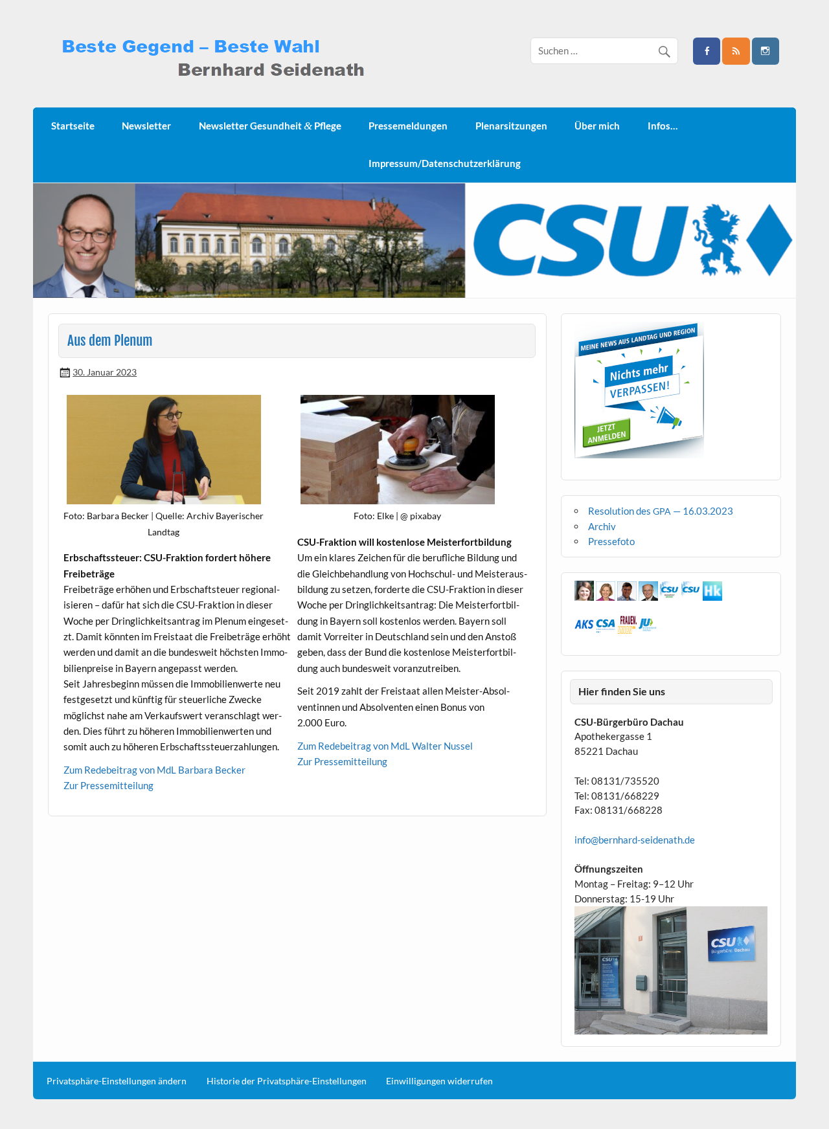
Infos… (662, 125)
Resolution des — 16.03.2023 (660, 511)
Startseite (73, 125)
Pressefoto (611, 541)
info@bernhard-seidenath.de (634, 839)
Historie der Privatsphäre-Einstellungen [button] (287, 1081)
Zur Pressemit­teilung (108, 785)
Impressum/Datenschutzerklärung (445, 163)
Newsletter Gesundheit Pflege (270, 126)
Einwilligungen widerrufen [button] (439, 1081)
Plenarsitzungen (511, 125)
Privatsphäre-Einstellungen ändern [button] (117, 1081)
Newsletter (146, 125)
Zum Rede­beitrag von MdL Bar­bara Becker (154, 770)
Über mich (597, 125)
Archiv (602, 526)
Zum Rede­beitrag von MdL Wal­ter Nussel (385, 746)
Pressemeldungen (408, 125)
